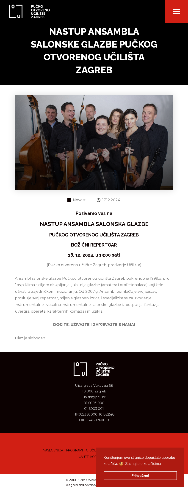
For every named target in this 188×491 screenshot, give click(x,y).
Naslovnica (53, 450)
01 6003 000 (94, 403)
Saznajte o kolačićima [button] (143, 464)
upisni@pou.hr (94, 397)
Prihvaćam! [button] (140, 475)
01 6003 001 (94, 409)
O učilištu (95, 450)
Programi (74, 450)
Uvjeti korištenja (94, 457)
